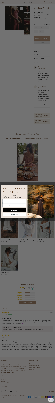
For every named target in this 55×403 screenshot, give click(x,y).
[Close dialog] (51, 187)
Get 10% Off (14, 210)
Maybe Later (14, 214)
